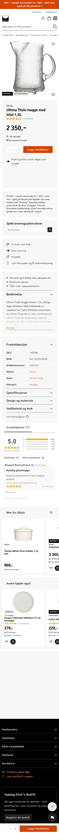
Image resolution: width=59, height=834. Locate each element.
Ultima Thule (36, 378)
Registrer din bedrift (18, 817)
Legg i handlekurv (38, 149)
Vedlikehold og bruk (19, 408)
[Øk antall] (19, 149)
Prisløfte (16, 257)
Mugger (33, 384)
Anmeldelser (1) (18, 427)
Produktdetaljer (16, 344)
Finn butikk (36, 12)
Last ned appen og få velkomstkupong (32, 263)
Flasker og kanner (39, 35)
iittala (9, 105)
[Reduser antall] (9, 149)
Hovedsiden (7, 35)
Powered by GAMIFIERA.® (15, 498)
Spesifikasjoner (16, 392)
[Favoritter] (51, 568)
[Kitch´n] (5, 18)
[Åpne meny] (55, 18)
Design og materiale (19, 400)
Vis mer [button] (10, 327)
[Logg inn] (43, 18)
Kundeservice (51, 12)
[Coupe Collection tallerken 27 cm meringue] (23, 602)
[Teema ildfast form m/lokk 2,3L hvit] (23, 531)
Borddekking (22, 35)
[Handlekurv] (49, 18)
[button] (51, 512)
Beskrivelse (14, 294)
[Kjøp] (13, 641)
